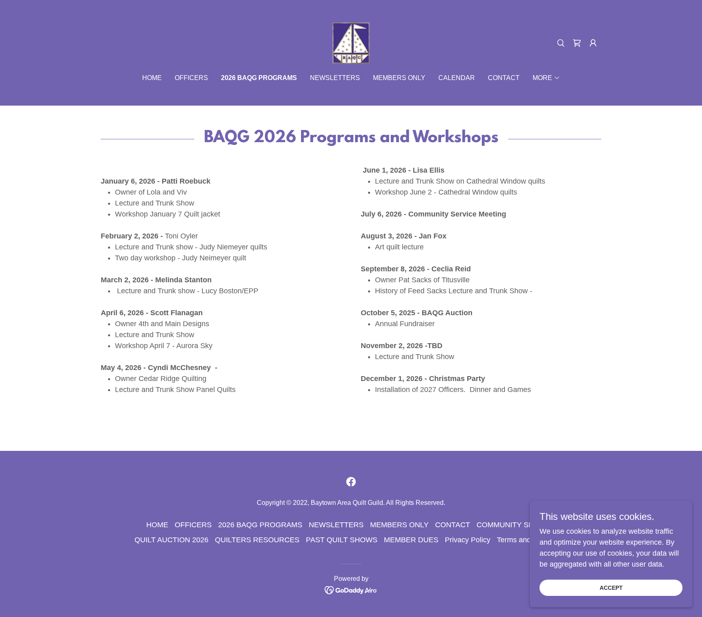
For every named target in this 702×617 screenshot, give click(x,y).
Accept (611, 588)
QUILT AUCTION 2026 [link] (171, 540)
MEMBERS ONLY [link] (399, 77)
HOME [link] (152, 77)
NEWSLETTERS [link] (335, 77)
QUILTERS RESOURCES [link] (257, 540)
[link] (351, 43)
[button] (577, 43)
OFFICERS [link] (191, 77)
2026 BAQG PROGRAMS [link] (259, 77)
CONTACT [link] (504, 77)
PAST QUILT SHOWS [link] (341, 540)
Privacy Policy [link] (467, 540)
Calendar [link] (456, 77)
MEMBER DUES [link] (411, 540)
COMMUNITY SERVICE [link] (516, 525)
